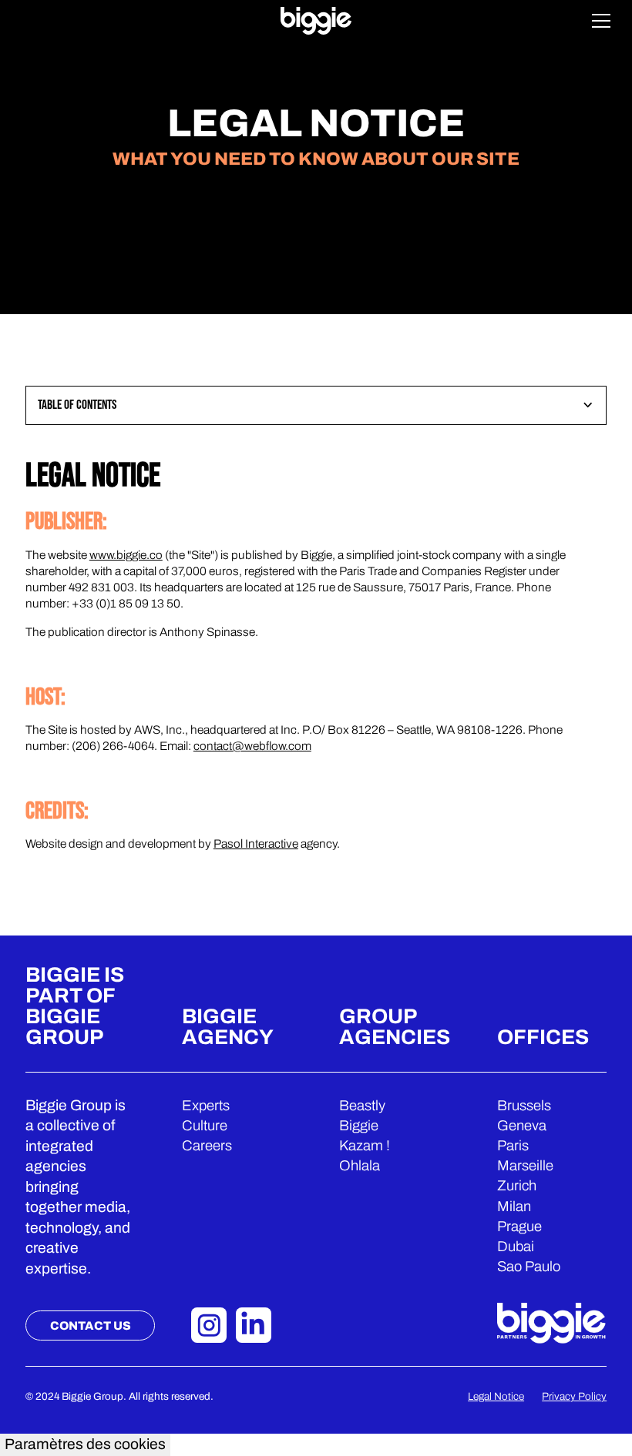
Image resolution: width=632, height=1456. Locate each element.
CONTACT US (90, 1325)
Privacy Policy (574, 1396)
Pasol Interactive (255, 843)
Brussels (524, 1105)
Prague (519, 1226)
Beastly (362, 1105)
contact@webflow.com (252, 745)
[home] (316, 20)
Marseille (525, 1165)
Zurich (516, 1185)
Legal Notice (496, 1396)
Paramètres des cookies (85, 1444)
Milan (514, 1206)
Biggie (358, 1125)
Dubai (515, 1246)
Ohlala (359, 1165)
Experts (206, 1105)
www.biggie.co (126, 554)
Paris (513, 1145)
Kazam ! (364, 1145)
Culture (204, 1125)
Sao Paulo (528, 1266)
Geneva (521, 1125)
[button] (601, 20)
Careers (207, 1145)
